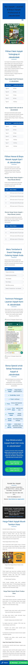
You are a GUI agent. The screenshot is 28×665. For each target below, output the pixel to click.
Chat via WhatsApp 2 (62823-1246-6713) (15, 469)
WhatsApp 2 (24, 662)
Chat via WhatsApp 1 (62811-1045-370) (15, 462)
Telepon (6, 662)
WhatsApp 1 (15, 662)
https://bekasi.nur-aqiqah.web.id (16, 499)
